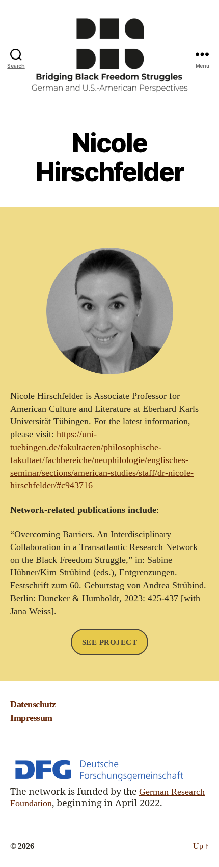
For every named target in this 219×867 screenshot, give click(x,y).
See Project (110, 642)
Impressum (31, 718)
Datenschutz (33, 704)
